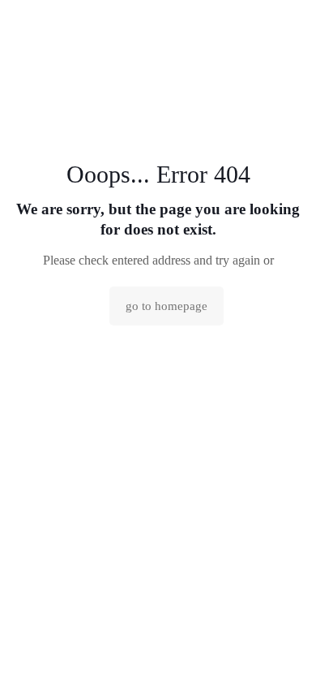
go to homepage (166, 305)
